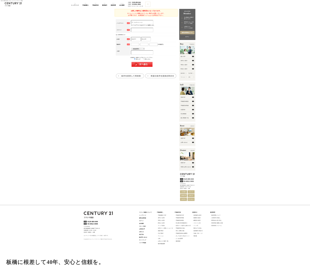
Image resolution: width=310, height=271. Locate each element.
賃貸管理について (215, 215)
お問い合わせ (184, 142)
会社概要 (183, 191)
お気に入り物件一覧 (163, 241)
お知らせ (191, 195)
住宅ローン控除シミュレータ (165, 228)
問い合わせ (191, 199)
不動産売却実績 (185, 105)
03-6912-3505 (136, 4)
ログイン (187, 36)
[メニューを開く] (147, 4)
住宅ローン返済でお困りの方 (183, 225)
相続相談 (178, 241)
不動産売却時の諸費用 (181, 233)
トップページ (142, 215)
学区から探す (184, 64)
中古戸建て (190, 73)
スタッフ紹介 (142, 226)
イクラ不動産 (142, 242)
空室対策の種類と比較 (217, 223)
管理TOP (183, 162)
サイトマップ (142, 240)
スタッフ (191, 191)
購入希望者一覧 (185, 118)
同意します (137, 59)
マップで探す (161, 225)
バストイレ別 (197, 223)
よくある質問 (179, 238)
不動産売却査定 (185, 101)
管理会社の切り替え (216, 220)
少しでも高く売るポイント (183, 236)
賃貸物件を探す (198, 215)
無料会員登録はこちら (187, 32)
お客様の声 (183, 195)
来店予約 (183, 199)
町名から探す (184, 68)
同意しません (147, 59)
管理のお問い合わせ (186, 167)
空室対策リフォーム (216, 225)
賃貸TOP (183, 138)
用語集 (195, 236)
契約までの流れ (198, 228)
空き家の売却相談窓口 (181, 223)
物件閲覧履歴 (161, 243)
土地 (159, 238)
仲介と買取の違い (180, 230)
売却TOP (183, 97)
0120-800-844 (136, 2)
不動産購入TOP (162, 215)
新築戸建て (183, 73)
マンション (161, 236)
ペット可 (196, 225)
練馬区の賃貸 (197, 220)
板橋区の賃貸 (197, 217)
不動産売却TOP (180, 215)
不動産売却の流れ (180, 228)
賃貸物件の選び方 (198, 230)
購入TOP (183, 56)
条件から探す (184, 60)
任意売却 (183, 109)
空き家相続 (183, 113)
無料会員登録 (142, 218)
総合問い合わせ (143, 237)
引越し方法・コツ (198, 233)
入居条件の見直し (215, 217)
